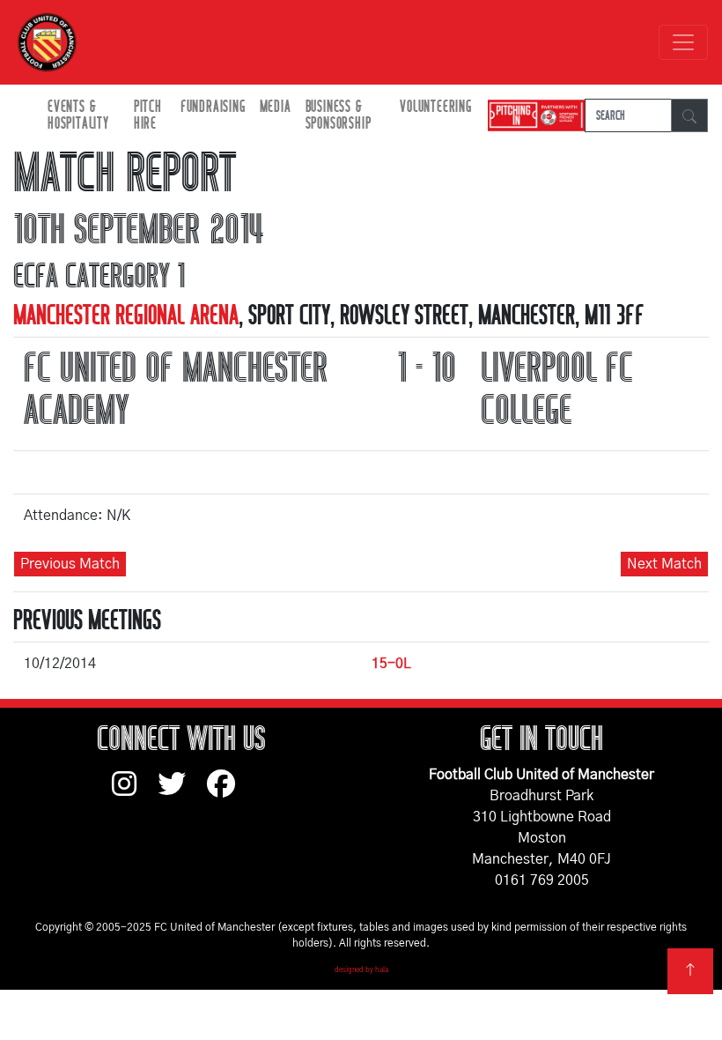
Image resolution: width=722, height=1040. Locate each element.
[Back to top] (690, 971)
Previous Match (70, 564)
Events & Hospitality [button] (78, 115)
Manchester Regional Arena (126, 315)
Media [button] (275, 107)
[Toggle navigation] (683, 42)
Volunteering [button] (436, 107)
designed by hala (361, 970)
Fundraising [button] (213, 107)
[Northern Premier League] (532, 116)
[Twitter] (182, 792)
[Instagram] (135, 792)
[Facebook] (228, 792)
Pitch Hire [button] (148, 115)
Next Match (664, 564)
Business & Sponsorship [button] (339, 115)
